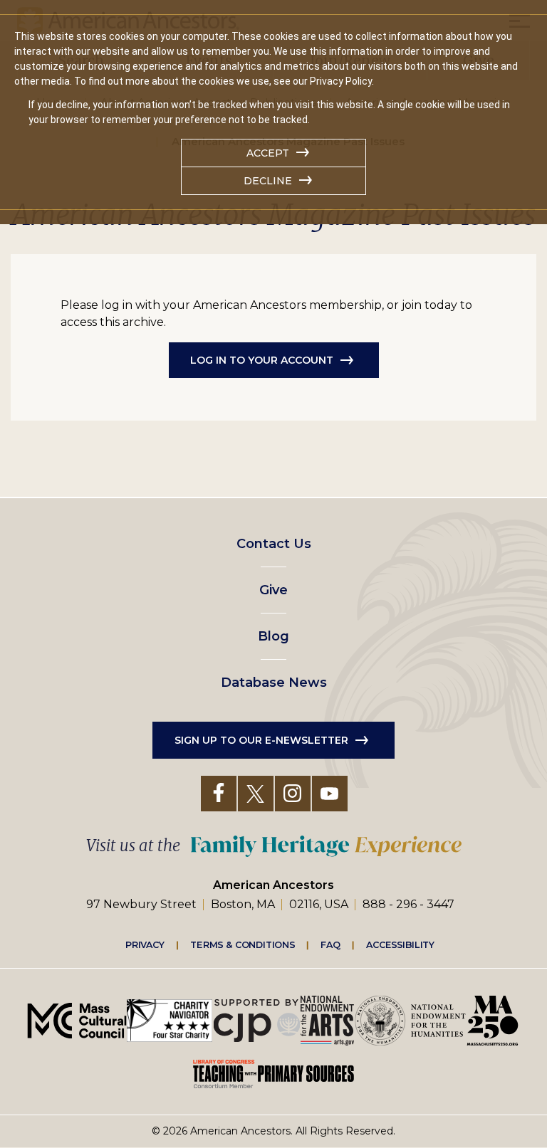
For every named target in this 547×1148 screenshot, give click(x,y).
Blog (273, 636)
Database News (274, 682)
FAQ (330, 944)
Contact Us (273, 544)
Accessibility (400, 944)
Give (273, 590)
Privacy (145, 944)
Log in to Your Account (261, 360)
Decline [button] (268, 180)
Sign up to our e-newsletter (261, 740)
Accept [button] (267, 153)
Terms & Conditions (242, 944)
